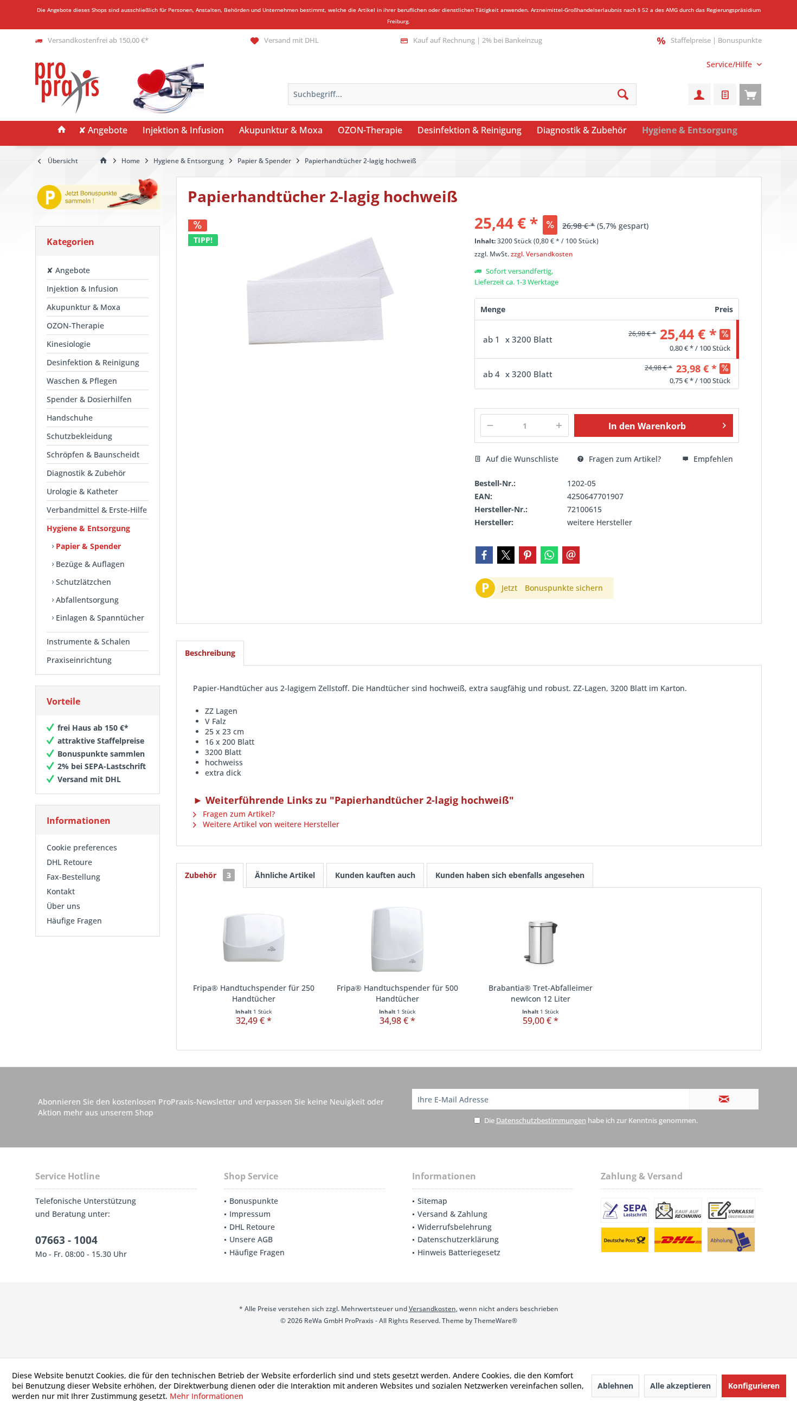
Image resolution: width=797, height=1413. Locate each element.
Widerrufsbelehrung (454, 1227)
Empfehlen (712, 459)
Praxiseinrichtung (79, 660)
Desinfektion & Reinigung (93, 362)
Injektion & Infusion (82, 288)
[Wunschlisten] (725, 94)
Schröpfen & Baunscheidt (93, 454)
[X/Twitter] (506, 555)
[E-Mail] (571, 555)
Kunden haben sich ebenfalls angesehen (509, 875)
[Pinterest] (527, 555)
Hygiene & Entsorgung (88, 528)
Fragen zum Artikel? (624, 459)
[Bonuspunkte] (97, 196)
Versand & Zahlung (452, 1214)
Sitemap (432, 1201)
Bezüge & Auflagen (89, 564)
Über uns (63, 906)
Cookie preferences (82, 847)
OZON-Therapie (75, 325)
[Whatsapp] (549, 555)
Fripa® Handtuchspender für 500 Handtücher (397, 993)
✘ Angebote (68, 270)
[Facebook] (484, 555)
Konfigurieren (754, 1385)
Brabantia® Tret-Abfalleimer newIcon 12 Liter (541, 993)
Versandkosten (432, 1308)
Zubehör (208, 875)
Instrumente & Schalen (88, 641)
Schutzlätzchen (82, 582)
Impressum (250, 1214)
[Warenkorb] (750, 94)
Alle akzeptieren (680, 1385)
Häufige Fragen (74, 920)
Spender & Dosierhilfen (89, 399)
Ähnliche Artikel (285, 875)
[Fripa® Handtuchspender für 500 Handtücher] (397, 939)
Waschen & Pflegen (82, 381)
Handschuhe (70, 417)
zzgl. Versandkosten (542, 254)
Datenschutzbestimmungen (541, 1120)
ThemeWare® (495, 1320)
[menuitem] (730, 64)
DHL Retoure (69, 862)
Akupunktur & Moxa (83, 307)
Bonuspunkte (253, 1201)
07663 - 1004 (66, 1240)
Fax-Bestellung (73, 877)
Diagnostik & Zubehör (86, 473)
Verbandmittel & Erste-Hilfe (97, 510)
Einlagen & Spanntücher (99, 617)
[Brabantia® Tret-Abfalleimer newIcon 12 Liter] (541, 939)
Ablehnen (615, 1385)
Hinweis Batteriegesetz (458, 1252)
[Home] (62, 130)
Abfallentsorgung (86, 600)
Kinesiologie (69, 344)
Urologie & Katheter (82, 491)
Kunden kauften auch (375, 875)
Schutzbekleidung (79, 436)
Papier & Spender (87, 546)
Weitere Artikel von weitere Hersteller (270, 824)
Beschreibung (210, 653)
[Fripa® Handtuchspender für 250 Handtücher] (254, 939)
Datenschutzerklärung (458, 1239)
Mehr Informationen (206, 1396)
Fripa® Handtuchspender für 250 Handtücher (253, 993)
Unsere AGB (251, 1239)
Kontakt (61, 891)
